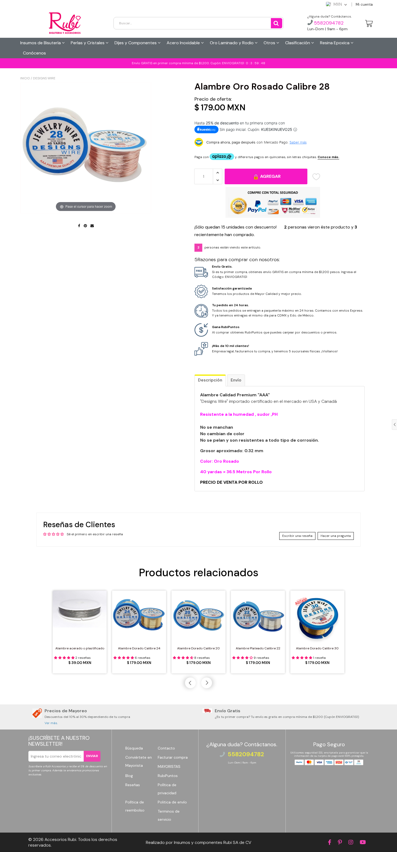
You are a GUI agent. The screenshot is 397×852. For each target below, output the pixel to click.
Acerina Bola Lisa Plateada (47, 839)
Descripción (210, 380)
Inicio (25, 78)
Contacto (166, 748)
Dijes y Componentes (136, 43)
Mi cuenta (364, 4)
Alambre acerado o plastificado (79, 648)
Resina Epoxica (335, 43)
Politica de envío (172, 802)
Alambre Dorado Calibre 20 (198, 648)
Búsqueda (134, 748)
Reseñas (132, 784)
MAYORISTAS (169, 766)
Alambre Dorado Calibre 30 (317, 648)
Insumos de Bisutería (41, 43)
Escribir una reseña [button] (297, 536)
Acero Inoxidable (184, 43)
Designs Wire (44, 78)
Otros (270, 43)
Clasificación (298, 43)
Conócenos (34, 53)
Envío (236, 380)
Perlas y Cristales (88, 43)
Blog (129, 775)
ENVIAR (92, 756)
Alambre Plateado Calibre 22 (258, 648)
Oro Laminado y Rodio (232, 43)
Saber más (298, 142)
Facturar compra (173, 757)
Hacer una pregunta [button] (336, 536)
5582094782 (328, 23)
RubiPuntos (168, 775)
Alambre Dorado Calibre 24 (139, 648)
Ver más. (51, 723)
